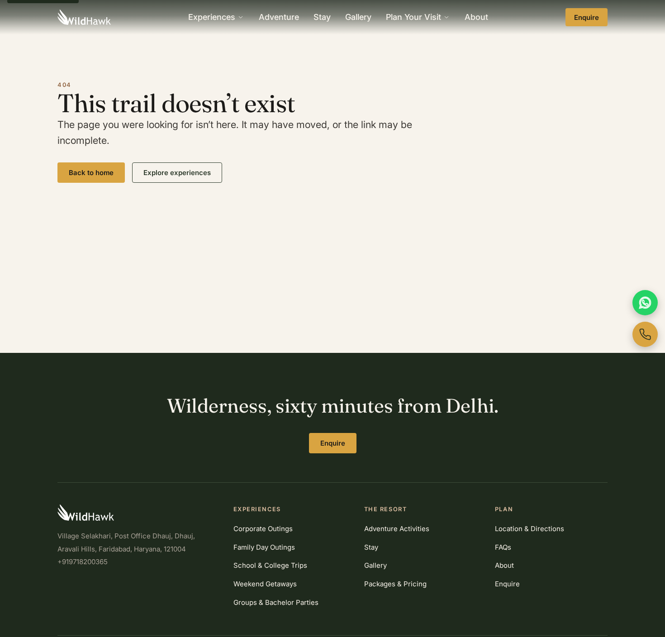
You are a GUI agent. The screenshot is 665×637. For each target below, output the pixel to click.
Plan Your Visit (413, 17)
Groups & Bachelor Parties (275, 602)
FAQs (503, 547)
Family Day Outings (264, 547)
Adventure (279, 17)
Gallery (358, 17)
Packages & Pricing (395, 584)
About (476, 17)
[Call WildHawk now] (645, 334)
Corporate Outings (263, 528)
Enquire (586, 17)
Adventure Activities (396, 528)
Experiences (211, 17)
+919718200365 (82, 561)
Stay (322, 17)
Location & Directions (529, 528)
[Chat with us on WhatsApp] (645, 302)
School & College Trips (270, 565)
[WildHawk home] (84, 17)
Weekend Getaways (265, 584)
